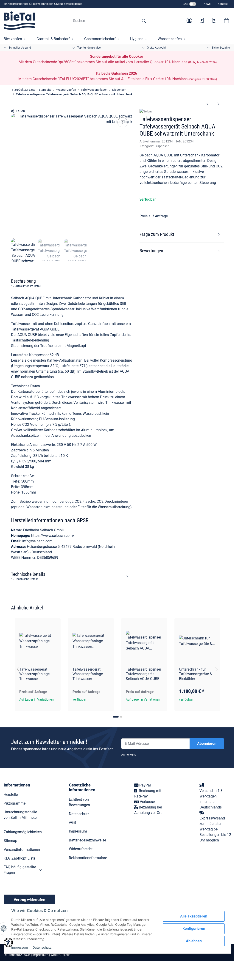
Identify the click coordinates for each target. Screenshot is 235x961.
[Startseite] (19, 20)
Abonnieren (206, 743)
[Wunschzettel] (202, 20)
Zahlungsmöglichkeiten (23, 832)
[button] (189, 20)
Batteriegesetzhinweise (87, 840)
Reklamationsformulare (88, 858)
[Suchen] (143, 20)
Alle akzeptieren (193, 916)
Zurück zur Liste (24, 89)
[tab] (116, 717)
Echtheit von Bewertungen (79, 802)
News (207, 3)
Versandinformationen (22, 849)
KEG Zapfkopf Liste (19, 858)
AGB (72, 822)
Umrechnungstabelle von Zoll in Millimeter (21, 815)
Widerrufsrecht (80, 849)
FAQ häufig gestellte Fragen (20, 870)
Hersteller (11, 794)
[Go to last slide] (18, 669)
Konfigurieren (193, 928)
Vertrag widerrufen (29, 900)
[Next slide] (216, 669)
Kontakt (223, 3)
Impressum (19, 947)
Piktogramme (14, 803)
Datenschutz (42, 947)
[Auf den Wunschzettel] (123, 122)
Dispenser (162, 146)
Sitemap (10, 840)
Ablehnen (194, 941)
